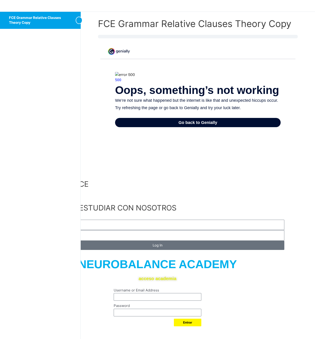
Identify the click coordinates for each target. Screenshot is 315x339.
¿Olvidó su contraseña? (130, 331)
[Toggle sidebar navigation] (71, 20)
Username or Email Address (136, 290)
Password (122, 305)
